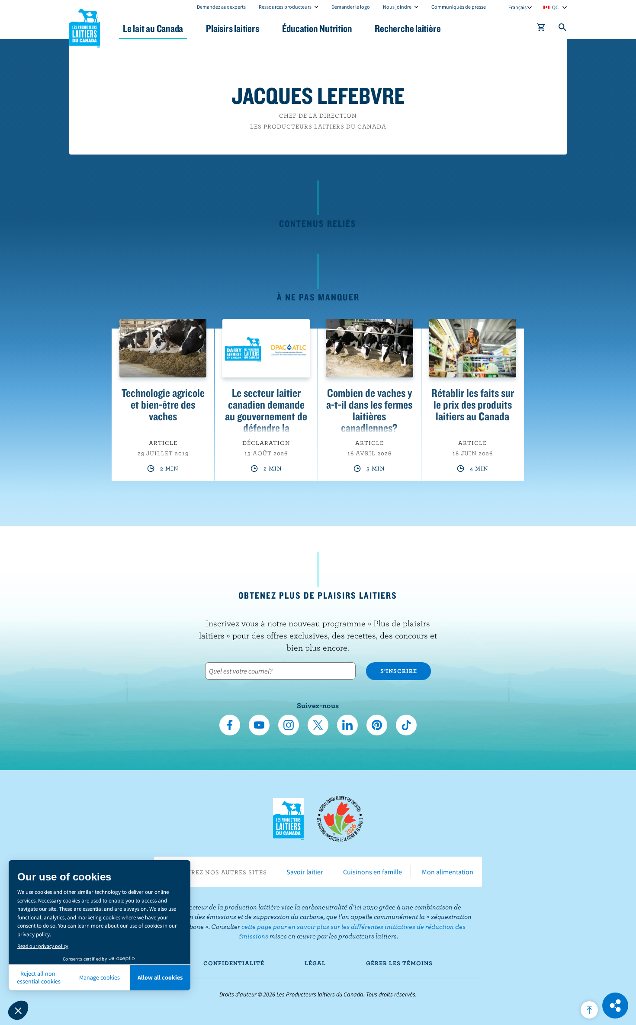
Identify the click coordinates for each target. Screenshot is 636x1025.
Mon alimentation (447, 871)
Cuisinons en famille (372, 871)
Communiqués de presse (458, 6)
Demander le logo (350, 6)
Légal (315, 963)
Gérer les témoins (399, 963)
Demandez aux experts (221, 6)
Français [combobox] (517, 7)
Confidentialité (233, 963)
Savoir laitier (304, 871)
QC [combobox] (555, 7)
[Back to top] (589, 1010)
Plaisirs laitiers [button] (232, 28)
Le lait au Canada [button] (153, 28)
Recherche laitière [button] (407, 28)
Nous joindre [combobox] (397, 6)
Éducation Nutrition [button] (317, 28)
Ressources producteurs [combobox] (285, 6)
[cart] (541, 29)
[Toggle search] (563, 29)
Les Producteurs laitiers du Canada (84, 26)
